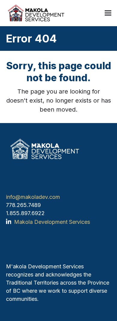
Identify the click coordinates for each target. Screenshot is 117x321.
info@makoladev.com (33, 197)
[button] (108, 13)
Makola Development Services (52, 222)
